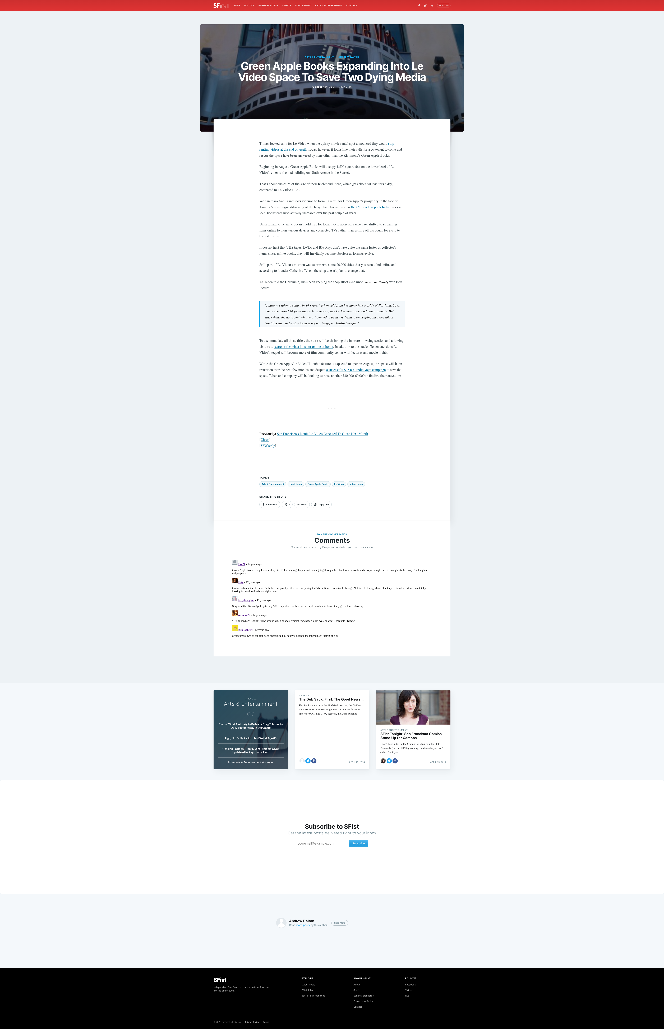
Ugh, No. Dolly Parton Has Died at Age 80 (250, 738)
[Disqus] (332, 601)
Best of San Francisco (313, 995)
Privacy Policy (252, 1022)
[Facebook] (419, 6)
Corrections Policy (363, 1001)
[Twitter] (425, 5)
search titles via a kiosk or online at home (303, 346)
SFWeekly (268, 445)
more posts (303, 925)
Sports (286, 5)
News (237, 5)
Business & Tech (268, 5)
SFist (220, 979)
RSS (407, 995)
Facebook (410, 984)
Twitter (409, 990)
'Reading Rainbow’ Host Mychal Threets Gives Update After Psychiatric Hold (250, 750)
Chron (265, 439)
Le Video (339, 484)
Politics (249, 5)
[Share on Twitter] (308, 761)
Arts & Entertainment (328, 5)
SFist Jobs (307, 990)
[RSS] (433, 5)
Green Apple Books (318, 484)
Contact (351, 5)
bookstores (296, 484)
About (356, 984)
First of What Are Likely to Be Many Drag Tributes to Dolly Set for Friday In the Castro (251, 725)
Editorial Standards (363, 995)
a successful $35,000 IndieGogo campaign (356, 369)
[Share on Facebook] (314, 761)
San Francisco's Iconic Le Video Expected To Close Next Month (322, 433)
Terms (266, 1022)
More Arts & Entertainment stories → (250, 762)
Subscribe (444, 5)
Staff (356, 990)
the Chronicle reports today (370, 207)
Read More (339, 922)
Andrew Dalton (348, 57)
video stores (356, 484)
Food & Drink (303, 5)
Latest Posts (308, 984)
